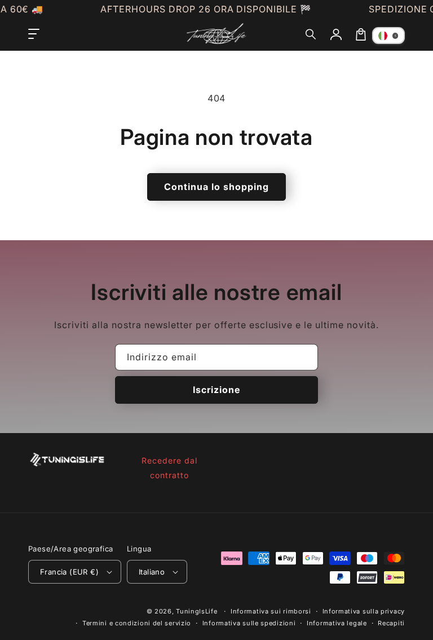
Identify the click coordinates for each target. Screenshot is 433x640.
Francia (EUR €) (69, 571)
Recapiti (391, 623)
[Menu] (33, 34)
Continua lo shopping (216, 186)
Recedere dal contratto (169, 467)
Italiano (152, 571)
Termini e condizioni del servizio (136, 623)
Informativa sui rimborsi (271, 611)
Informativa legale (337, 623)
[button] (311, 34)
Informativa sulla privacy (363, 611)
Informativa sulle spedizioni (249, 623)
